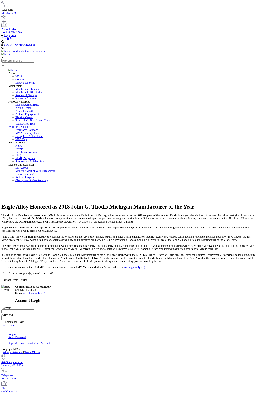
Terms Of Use (32, 352)
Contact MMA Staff (12, 32)
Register (30, 44)
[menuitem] (132, 70)
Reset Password (17, 337)
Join (13, 35)
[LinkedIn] (5, 38)
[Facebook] (2, 38)
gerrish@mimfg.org (34, 292)
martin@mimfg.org (134, 267)
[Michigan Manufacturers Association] (23, 51)
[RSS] (11, 38)
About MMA (8, 28)
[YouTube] (8, 38)
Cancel (12, 324)
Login (7, 35)
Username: (7, 307)
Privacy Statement (13, 352)
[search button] (2, 65)
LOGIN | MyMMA (14, 44)
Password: (7, 314)
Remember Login (14, 321)
